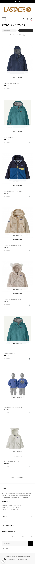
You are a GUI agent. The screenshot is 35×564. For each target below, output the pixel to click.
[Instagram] (19, 1)
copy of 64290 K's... (10, 137)
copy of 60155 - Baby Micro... (13, 245)
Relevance (9, 30)
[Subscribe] (30, 543)
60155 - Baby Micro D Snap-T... (13, 191)
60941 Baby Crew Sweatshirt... (13, 407)
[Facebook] (15, 1)
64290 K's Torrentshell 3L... (12, 83)
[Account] (27, 19)
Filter (26, 30)
